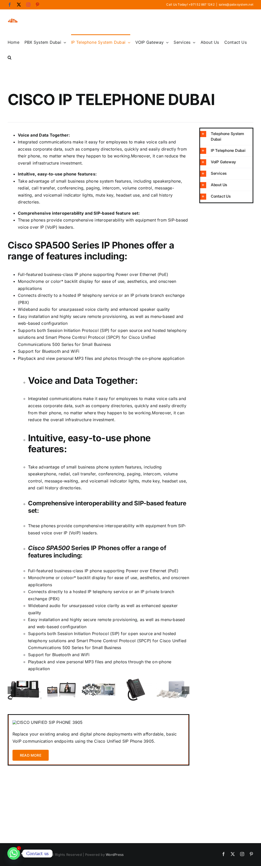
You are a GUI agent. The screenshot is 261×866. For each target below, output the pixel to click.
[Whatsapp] (13, 853)
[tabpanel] (98, 740)
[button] (9, 57)
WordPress (115, 855)
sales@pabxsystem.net (236, 4)
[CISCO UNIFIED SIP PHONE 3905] (47, 722)
